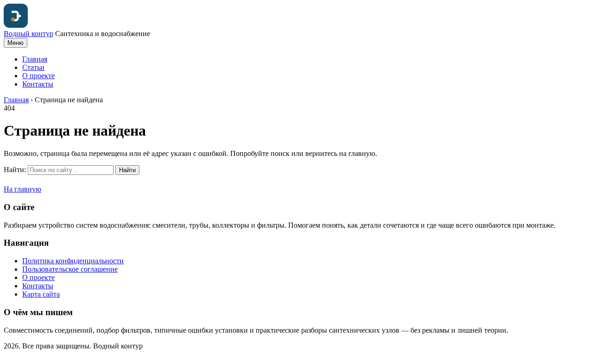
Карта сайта (41, 294)
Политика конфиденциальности (73, 261)
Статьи (33, 67)
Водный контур (28, 33)
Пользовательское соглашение (70, 269)
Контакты (37, 84)
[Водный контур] (16, 25)
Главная (34, 59)
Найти (127, 170)
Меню (15, 42)
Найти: (15, 170)
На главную (22, 189)
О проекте (38, 76)
